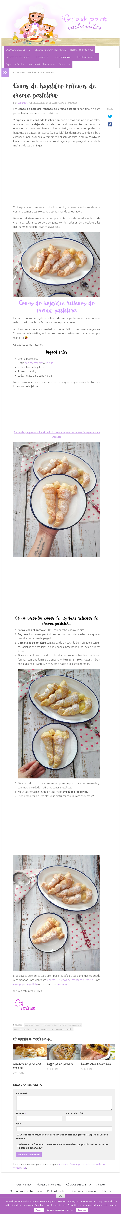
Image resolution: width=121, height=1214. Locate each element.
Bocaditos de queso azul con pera (27, 1066)
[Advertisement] (56, 177)
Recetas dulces (43, 72)
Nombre (21, 1113)
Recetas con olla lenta (81, 49)
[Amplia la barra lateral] (5, 72)
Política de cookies (56, 1191)
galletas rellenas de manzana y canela (70, 979)
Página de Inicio (24, 1184)
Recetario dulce (63, 57)
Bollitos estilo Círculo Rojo (96, 1064)
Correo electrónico (76, 1113)
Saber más (82, 1210)
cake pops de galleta (25, 984)
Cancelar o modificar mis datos (60, 1210)
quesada (62, 984)
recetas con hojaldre (63, 1029)
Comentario (23, 1093)
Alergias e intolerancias (40, 64)
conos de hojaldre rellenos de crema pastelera (33, 1029)
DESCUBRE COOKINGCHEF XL (50, 49)
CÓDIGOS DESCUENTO (18, 49)
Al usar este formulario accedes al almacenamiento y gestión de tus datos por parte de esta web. (64, 1146)
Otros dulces (22, 72)
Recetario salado (85, 57)
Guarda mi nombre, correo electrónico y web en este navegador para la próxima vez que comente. (62, 1137)
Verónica (22, 103)
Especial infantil (14, 64)
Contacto (63, 64)
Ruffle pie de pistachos (60, 1064)
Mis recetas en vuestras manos (26, 1191)
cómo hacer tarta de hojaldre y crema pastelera (61, 1025)
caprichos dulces (32, 1025)
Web (18, 1124)
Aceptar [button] (39, 1210)
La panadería (41, 57)
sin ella (49, 362)
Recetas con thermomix (18, 57)
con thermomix (34, 362)
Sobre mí (106, 1191)
